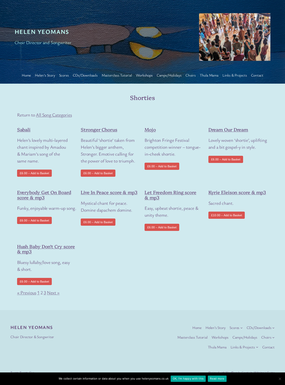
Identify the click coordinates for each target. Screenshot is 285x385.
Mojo (150, 129)
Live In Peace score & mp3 (109, 192)
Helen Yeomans (42, 32)
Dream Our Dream (228, 129)
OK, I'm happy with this (188, 378)
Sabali (23, 129)
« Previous (26, 292)
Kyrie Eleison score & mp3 (237, 192)
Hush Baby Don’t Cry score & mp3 (46, 249)
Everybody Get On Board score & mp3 (44, 195)
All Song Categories (54, 115)
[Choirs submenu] (273, 337)
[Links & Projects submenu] (257, 347)
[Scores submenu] (241, 327)
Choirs (190, 75)
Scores (64, 75)
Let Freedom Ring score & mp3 (170, 195)
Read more (217, 378)
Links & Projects (234, 75)
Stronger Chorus (99, 129)
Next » (53, 292)
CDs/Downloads (85, 75)
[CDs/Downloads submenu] (273, 327)
